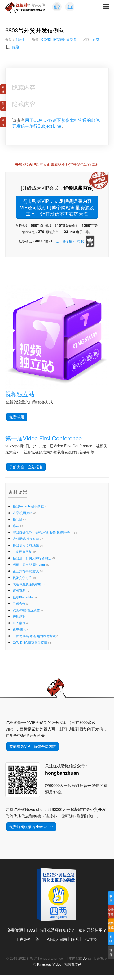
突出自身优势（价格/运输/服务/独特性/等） (43, 532)
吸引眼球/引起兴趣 (26, 538)
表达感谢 (19, 616)
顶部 (110, 952)
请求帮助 (19, 590)
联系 (75, 939)
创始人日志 (57, 939)
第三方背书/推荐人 (26, 571)
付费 (96, 39)
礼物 (110, 938)
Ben (85, 958)
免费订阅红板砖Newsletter (31, 826)
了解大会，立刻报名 (26, 466)
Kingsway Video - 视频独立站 (59, 964)
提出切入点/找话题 (26, 545)
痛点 (16, 525)
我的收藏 (111, 925)
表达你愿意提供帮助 (27, 584)
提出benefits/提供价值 (28, 506)
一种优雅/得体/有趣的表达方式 (34, 636)
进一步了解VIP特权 (70, 241)
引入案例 (19, 622)
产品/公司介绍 (23, 512)
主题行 (19, 39)
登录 (57, 6)
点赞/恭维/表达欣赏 (26, 610)
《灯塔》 (91, 939)
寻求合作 (19, 603)
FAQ (31, 930)
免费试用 (16, 416)
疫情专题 (111, 911)
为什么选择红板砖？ (57, 930)
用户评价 (23, 939)
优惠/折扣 (19, 629)
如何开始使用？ (93, 930)
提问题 (17, 519)
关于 (39, 939)
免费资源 (15, 930)
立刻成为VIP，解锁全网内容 (32, 746)
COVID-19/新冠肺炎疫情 (58, 39)
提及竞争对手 (22, 577)
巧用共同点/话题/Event (29, 564)
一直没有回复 (22, 551)
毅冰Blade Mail (23, 597)
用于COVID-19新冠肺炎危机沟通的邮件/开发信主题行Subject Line (56, 123)
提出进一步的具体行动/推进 (32, 558)
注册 (70, 6)
